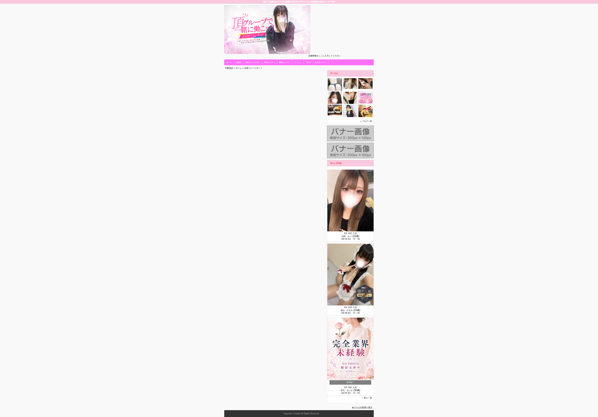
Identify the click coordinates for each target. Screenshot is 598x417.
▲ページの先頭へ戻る (362, 407)
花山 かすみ (347, 310)
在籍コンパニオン (252, 62)
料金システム (269, 62)
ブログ (308, 62)
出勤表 (238, 62)
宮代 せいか (347, 390)
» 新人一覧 (367, 398)
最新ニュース (284, 62)
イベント (298, 62)
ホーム (229, 62)
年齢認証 (229, 68)
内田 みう (347, 236)
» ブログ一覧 (366, 121)
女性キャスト (320, 62)
